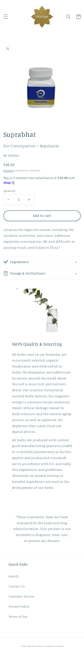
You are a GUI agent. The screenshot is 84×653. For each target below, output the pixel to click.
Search (14, 576)
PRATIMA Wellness (36, 646)
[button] (6, 17)
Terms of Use (18, 616)
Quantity (9, 191)
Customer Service (21, 596)
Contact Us (17, 586)
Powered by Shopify (54, 646)
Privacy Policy (19, 606)
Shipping (8, 170)
